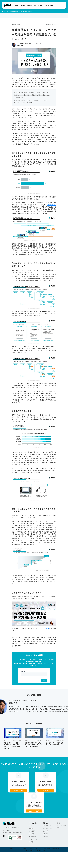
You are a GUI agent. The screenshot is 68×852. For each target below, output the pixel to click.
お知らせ (32, 842)
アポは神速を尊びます (20, 97)
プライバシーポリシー (21, 848)
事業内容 (45, 831)
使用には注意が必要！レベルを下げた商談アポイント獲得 (30, 100)
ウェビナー (32, 836)
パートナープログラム (61, 826)
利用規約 (11, 848)
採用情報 (45, 836)
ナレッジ (9, 11)
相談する (45, 790)
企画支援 (32, 831)
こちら (46, 628)
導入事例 (32, 834)
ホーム (3, 11)
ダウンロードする (18, 790)
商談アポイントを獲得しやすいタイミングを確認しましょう (31, 92)
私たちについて (47, 828)
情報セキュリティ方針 (35, 848)
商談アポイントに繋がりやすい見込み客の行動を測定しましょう (32, 95)
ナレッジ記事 (33, 839)
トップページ (47, 826)
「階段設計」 (51, 205)
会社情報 (45, 834)
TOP (30, 826)
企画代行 (23, 5)
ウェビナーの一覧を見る (34, 811)
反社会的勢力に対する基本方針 (51, 848)
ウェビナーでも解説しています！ (23, 102)
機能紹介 (32, 828)
